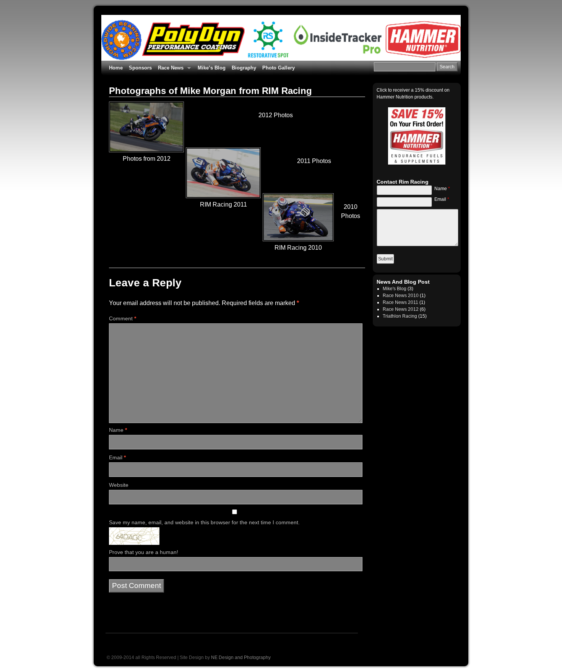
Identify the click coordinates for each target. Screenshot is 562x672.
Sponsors (140, 68)
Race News (169, 70)
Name (118, 430)
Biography (244, 68)
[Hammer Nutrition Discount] (417, 136)
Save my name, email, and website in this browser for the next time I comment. (204, 522)
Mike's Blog (394, 288)
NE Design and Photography (241, 657)
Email (117, 457)
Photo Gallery (278, 68)
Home (116, 68)
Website (118, 485)
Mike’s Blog (212, 68)
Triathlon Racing (400, 316)
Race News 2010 (401, 295)
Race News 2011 (400, 302)
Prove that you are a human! (143, 552)
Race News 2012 (401, 309)
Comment (122, 318)
